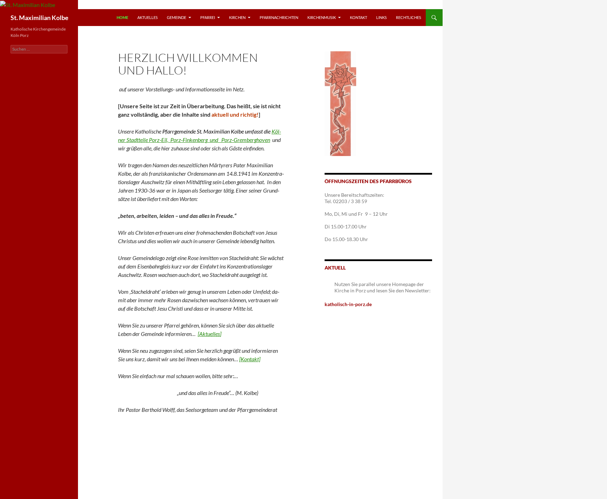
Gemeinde (176, 17)
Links (381, 17)
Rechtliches (408, 17)
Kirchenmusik (321, 17)
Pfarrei (207, 17)
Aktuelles (147, 17)
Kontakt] (250, 359)
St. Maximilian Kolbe (39, 17)
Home (122, 17)
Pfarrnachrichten (279, 17)
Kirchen (237, 17)
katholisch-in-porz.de (348, 304)
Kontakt (358, 17)
